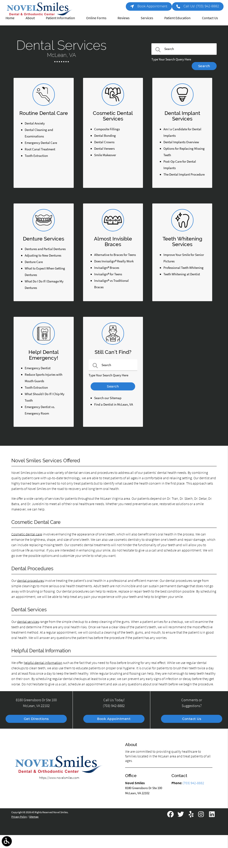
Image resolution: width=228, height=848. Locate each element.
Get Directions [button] (36, 719)
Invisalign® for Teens (108, 274)
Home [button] (10, 18)
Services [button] (147, 18)
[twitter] (181, 816)
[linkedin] (212, 816)
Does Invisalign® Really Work (114, 261)
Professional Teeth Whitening (183, 268)
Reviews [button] (124, 18)
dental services (28, 621)
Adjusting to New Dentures (43, 255)
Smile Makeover (105, 155)
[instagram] (201, 816)
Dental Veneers (104, 149)
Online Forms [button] (96, 18)
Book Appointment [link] (152, 6)
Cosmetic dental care (26, 534)
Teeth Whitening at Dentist (181, 274)
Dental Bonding (105, 136)
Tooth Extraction (36, 156)
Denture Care (34, 262)
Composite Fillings (107, 129)
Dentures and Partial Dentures (45, 249)
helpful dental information (43, 662)
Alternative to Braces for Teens (115, 255)
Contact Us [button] (210, 18)
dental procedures (30, 580)
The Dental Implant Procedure (184, 174)
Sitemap (34, 816)
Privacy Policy (19, 816)
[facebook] (170, 816)
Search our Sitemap (107, 398)
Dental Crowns (104, 142)
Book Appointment (113, 719)
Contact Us (191, 719)
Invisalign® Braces (106, 268)
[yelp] (191, 816)
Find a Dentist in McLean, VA (113, 404)
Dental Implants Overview (181, 142)
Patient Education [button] (177, 18)
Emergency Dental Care (41, 143)
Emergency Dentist (38, 368)
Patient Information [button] (60, 18)
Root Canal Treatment (40, 149)
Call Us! (201, 6)
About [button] (30, 18)
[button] (7, 841)
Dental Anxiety (35, 123)
